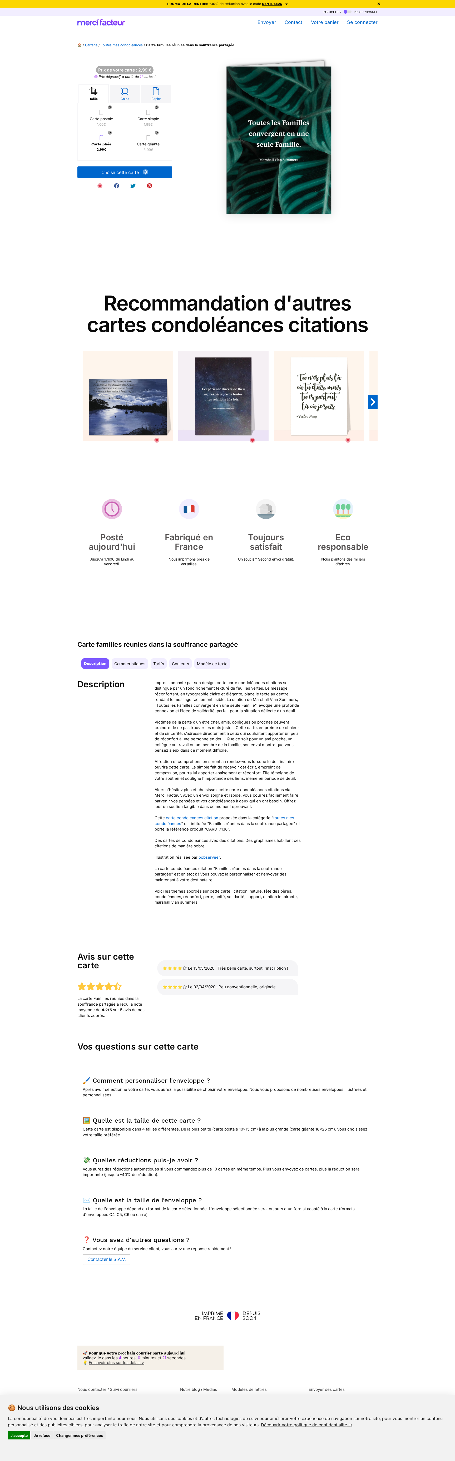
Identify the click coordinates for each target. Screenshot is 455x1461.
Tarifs (158, 663)
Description (95, 663)
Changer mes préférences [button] (79, 1435)
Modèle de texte (212, 663)
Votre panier (324, 22)
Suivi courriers (123, 1389)
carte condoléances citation (192, 817)
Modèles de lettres (249, 1389)
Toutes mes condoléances (122, 45)
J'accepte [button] (19, 1435)
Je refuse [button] (42, 1435)
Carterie (91, 45)
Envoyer (267, 22)
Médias (210, 1389)
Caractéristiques (129, 663)
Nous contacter (91, 1389)
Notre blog (190, 1389)
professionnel (365, 11)
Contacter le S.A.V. (106, 1259)
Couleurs (180, 663)
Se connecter (362, 22)
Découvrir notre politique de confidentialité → (306, 1424)
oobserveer (209, 857)
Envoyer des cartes (327, 1389)
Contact (293, 22)
